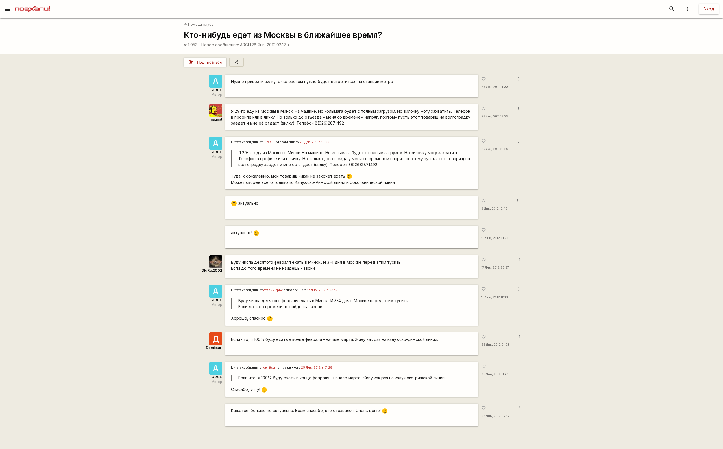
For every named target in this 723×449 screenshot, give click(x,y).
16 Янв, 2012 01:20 (495, 238)
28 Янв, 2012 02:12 (271, 44)
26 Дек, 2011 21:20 (494, 149)
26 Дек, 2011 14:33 (494, 87)
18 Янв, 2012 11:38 (494, 297)
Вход (709, 8)
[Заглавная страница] (32, 4)
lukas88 (269, 142)
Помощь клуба (199, 24)
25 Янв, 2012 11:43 (495, 374)
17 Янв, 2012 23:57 (495, 267)
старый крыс (273, 290)
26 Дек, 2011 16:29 (494, 116)
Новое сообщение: (220, 44)
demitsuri (270, 367)
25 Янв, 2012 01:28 (495, 344)
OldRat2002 (211, 270)
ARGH (245, 44)
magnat (216, 119)
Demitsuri (214, 348)
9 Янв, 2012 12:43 (494, 208)
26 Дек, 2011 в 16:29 (314, 142)
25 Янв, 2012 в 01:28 (316, 367)
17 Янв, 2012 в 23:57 (322, 290)
